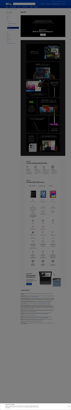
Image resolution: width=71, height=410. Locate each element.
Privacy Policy (7, 407)
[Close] (69, 406)
